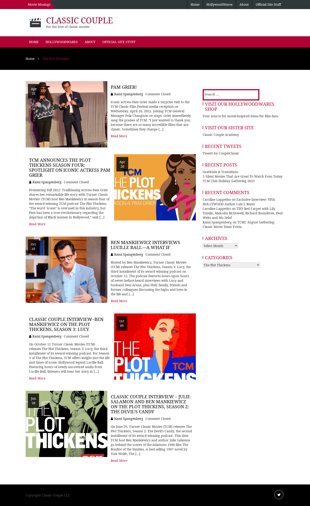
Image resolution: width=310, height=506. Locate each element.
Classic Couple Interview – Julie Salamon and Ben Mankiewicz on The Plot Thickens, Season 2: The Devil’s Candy (150, 404)
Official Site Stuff (268, 4)
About (244, 4)
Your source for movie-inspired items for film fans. (241, 116)
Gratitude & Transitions (220, 172)
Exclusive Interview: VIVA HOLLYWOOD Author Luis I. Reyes (239, 201)
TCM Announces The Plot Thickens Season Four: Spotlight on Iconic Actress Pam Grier (69, 167)
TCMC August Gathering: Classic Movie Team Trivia (239, 224)
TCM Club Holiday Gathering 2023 (229, 181)
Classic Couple (79, 20)
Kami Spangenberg (128, 94)
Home (195, 4)
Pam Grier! (124, 87)
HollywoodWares (219, 4)
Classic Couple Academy (221, 134)
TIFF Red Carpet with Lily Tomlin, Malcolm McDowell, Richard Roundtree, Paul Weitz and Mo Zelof (243, 213)
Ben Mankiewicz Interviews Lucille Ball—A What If (145, 244)
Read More (119, 136)
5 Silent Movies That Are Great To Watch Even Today (243, 176)
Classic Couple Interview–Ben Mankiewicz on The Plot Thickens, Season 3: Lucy (66, 324)
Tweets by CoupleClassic (221, 153)
